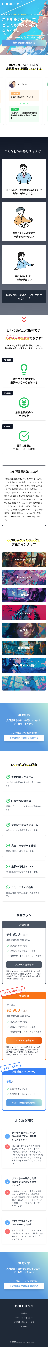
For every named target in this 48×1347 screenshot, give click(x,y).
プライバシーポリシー (24, 1318)
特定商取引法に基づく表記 (24, 1322)
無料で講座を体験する (24, 43)
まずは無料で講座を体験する (24, 738)
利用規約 (24, 1313)
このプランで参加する (24, 965)
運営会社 (24, 1327)
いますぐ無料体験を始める (24, 1103)
